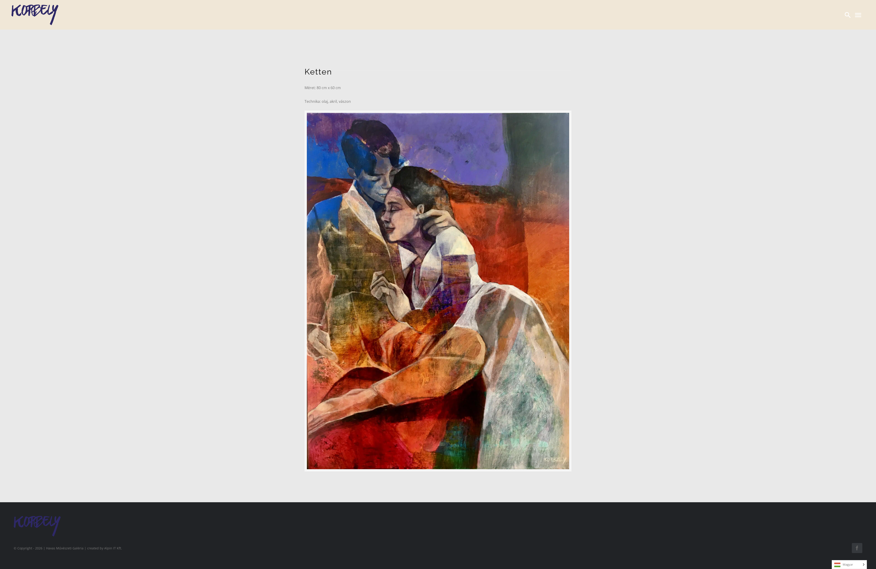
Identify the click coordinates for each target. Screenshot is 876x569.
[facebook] (857, 548)
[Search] (848, 15)
